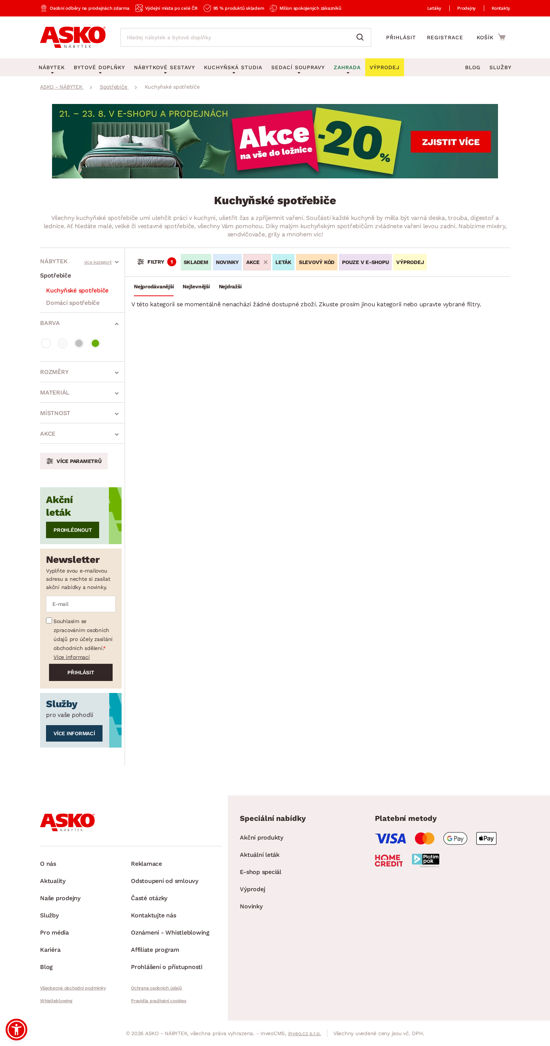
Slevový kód (316, 262)
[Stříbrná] (78, 343)
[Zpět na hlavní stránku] (73, 37)
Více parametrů (79, 461)
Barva (50, 322)
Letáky (434, 8)
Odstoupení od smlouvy (164, 880)
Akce (47, 433)
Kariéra (50, 949)
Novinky (227, 262)
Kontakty (501, 8)
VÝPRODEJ (410, 262)
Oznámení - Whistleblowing (170, 932)
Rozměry (54, 371)
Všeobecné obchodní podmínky (73, 988)
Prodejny (466, 8)
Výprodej (252, 889)
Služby (500, 67)
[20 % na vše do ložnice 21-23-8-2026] (275, 176)
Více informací (72, 657)
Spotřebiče (55, 275)
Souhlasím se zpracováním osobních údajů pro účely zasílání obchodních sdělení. (83, 634)
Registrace (445, 37)
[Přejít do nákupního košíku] (491, 37)
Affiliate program (155, 949)
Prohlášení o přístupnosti (166, 966)
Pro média (54, 932)
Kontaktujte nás (153, 915)
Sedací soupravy (298, 67)
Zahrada (347, 67)
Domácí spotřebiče (73, 302)
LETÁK (283, 262)
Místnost (55, 413)
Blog (472, 67)
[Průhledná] (62, 343)
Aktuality (52, 880)
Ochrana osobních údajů (156, 988)
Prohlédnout (73, 530)
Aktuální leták (259, 854)
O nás (48, 863)
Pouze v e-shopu (365, 262)
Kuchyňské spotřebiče (77, 290)
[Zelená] (95, 343)
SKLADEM (196, 262)
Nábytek (53, 261)
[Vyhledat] (361, 37)
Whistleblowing (56, 1000)
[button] (16, 1030)
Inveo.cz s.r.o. (304, 1033)
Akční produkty (261, 837)
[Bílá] (46, 343)
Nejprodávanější (154, 286)
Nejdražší (230, 286)
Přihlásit (401, 37)
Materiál (55, 392)
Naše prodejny (60, 898)
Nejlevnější (196, 286)
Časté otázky (149, 898)
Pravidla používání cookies (158, 1000)
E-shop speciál (260, 871)
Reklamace (146, 863)
